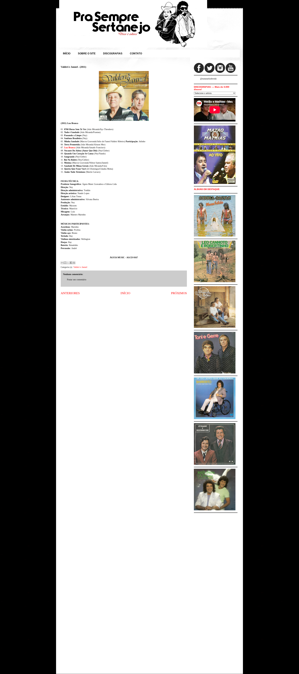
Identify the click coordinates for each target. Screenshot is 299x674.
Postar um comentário (76, 279)
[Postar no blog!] (65, 262)
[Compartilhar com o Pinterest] (74, 262)
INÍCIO (66, 53)
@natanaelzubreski (208, 79)
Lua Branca (69, 147)
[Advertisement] (124, 322)
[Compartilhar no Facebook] (71, 262)
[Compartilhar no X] (68, 262)
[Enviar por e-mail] (62, 262)
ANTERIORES (70, 293)
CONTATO (136, 53)
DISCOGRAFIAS (112, 53)
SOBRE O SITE (87, 53)
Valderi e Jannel (80, 267)
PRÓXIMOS (179, 293)
